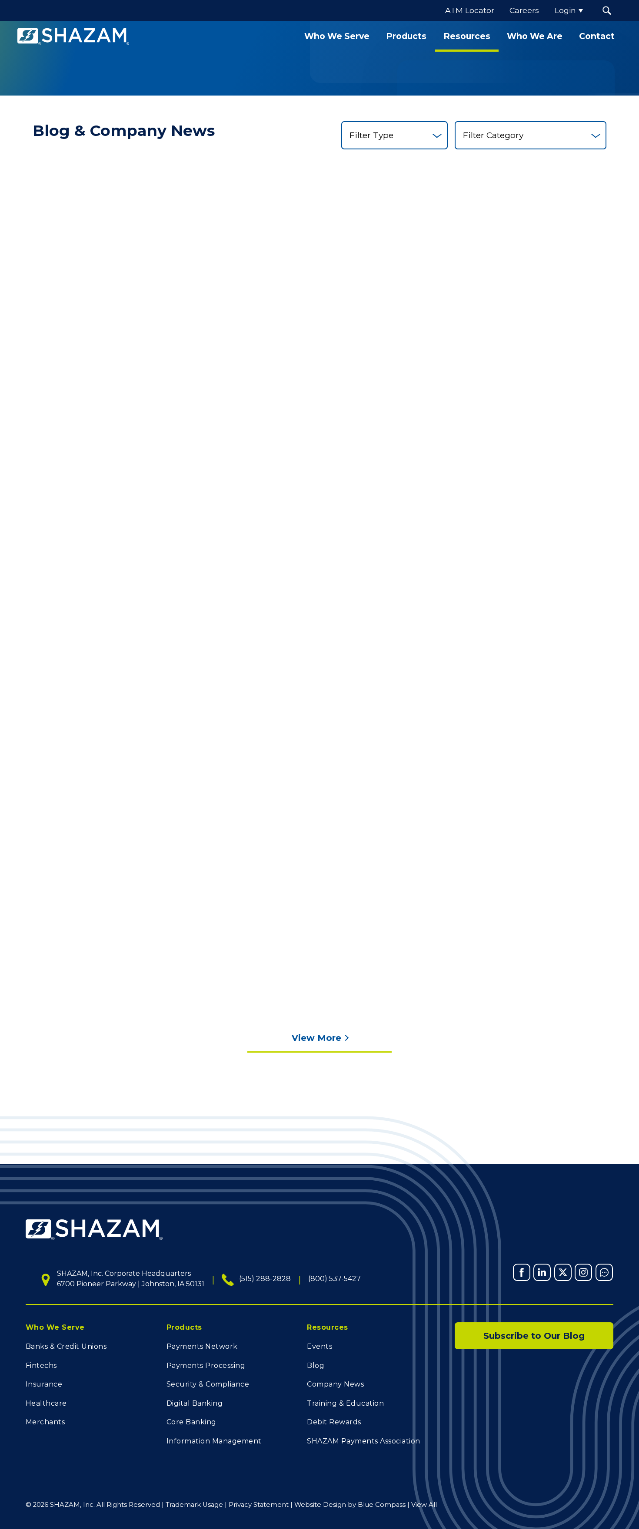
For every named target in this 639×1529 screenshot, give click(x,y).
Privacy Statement (259, 1505)
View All (424, 1505)
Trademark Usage (194, 1505)
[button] (606, 10)
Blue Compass (382, 1505)
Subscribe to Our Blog (534, 1336)
